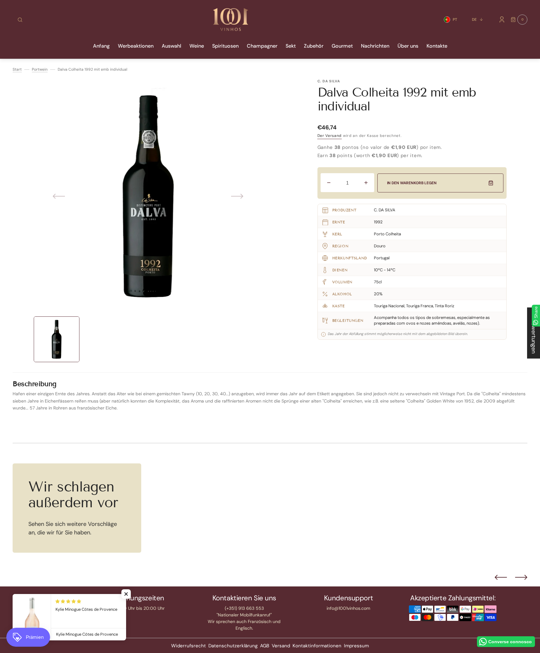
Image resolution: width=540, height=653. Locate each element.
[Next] (521, 577)
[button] (20, 19)
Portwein (40, 69)
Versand (281, 646)
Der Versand (329, 135)
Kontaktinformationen (317, 646)
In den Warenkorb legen (412, 182)
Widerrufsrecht (188, 646)
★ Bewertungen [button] (533, 333)
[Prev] (501, 577)
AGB (264, 646)
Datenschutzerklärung (233, 646)
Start (17, 69)
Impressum (356, 646)
